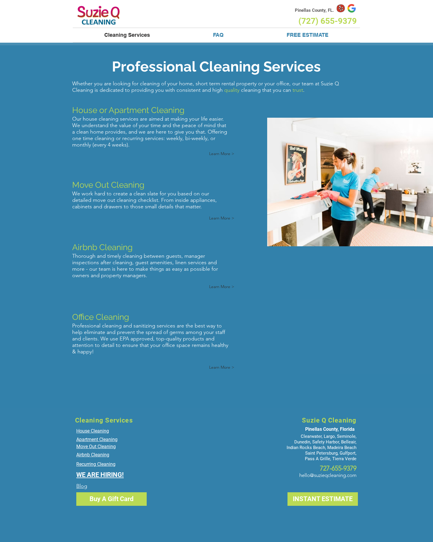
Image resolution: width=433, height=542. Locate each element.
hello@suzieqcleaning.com (327, 475)
